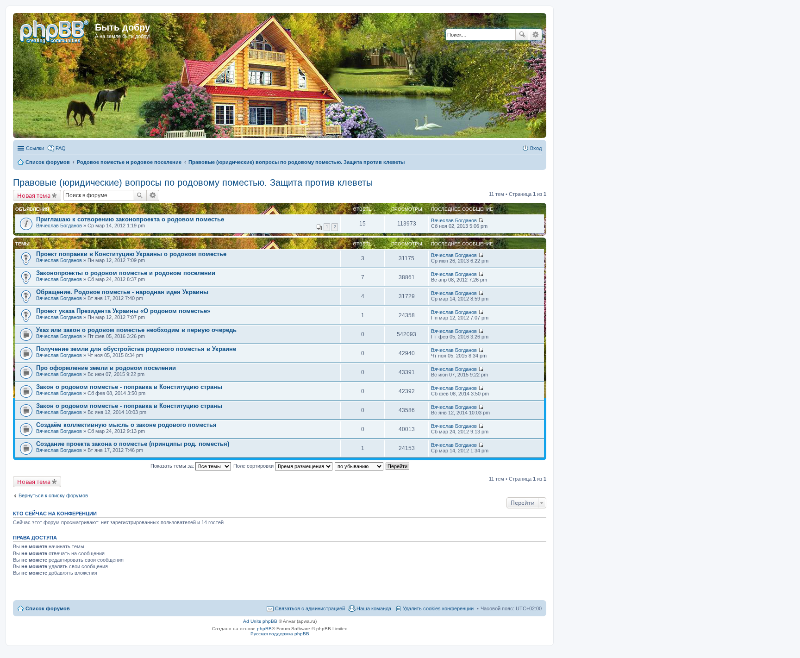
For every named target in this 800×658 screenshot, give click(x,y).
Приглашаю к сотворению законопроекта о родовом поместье (130, 219)
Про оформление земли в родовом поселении (106, 367)
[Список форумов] (55, 30)
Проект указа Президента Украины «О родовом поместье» (123, 310)
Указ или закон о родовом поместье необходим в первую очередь (136, 329)
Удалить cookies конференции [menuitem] (438, 608)
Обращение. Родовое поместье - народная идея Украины (122, 291)
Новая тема (33, 195)
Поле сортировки (254, 466)
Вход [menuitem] (536, 148)
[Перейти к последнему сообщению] (480, 220)
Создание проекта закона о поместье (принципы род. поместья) (132, 443)
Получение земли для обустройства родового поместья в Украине (136, 348)
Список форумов (47, 608)
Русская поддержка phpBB (279, 633)
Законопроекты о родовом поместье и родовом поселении (125, 272)
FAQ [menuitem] (61, 148)
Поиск (522, 34)
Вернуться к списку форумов (53, 495)
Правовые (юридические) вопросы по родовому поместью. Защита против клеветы (193, 182)
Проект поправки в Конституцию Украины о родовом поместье (131, 254)
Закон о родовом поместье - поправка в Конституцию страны (129, 386)
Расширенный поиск (535, 34)
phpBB (264, 628)
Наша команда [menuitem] (373, 608)
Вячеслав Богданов (59, 225)
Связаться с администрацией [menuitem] (310, 608)
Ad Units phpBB (260, 621)
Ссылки (35, 148)
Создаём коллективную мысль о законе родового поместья (126, 424)
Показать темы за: (172, 466)
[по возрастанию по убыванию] (359, 466)
